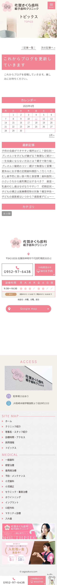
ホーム (8, 421)
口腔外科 (9, 508)
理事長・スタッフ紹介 (16, 432)
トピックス (10, 448)
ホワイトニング (13, 497)
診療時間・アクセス (15, 437)
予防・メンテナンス (15, 476)
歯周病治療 (10, 470)
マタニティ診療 (13, 513)
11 (36, 118)
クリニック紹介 (13, 426)
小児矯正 (9, 486)
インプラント (12, 502)
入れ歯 (8, 518)
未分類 (7, 213)
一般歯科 (9, 460)
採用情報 (9, 442)
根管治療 (9, 465)
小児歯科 (9, 481)
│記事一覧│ (28, 47)
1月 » (51, 135)
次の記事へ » (48, 47)
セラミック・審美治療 (16, 492)
